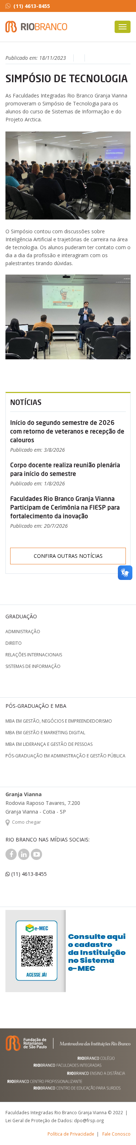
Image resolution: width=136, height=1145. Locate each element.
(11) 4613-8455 (31, 6)
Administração (22, 631)
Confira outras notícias (68, 555)
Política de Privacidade (71, 1134)
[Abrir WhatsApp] (118, 1127)
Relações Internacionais (33, 655)
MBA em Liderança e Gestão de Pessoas (48, 744)
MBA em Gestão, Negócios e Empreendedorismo (58, 721)
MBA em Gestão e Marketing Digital (45, 733)
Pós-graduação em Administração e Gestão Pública (65, 756)
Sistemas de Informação (33, 666)
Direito (13, 643)
